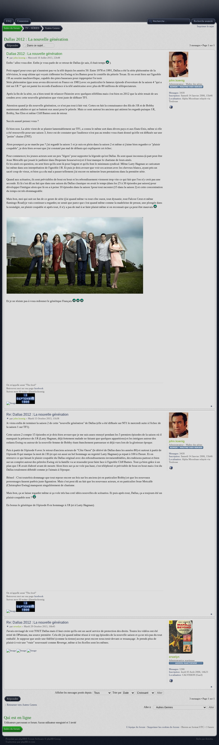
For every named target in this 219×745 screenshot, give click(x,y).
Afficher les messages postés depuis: (74, 692)
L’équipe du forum (135, 727)
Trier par (117, 692)
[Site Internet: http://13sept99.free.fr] (171, 107)
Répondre (12, 45)
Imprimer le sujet (205, 26)
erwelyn (17, 626)
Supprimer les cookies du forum (163, 727)
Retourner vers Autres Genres (22, 704)
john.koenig (19, 57)
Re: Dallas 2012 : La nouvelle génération (37, 414)
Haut (211, 406)
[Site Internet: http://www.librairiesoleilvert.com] (171, 681)
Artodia (209, 739)
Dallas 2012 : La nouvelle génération (36, 39)
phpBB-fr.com (28, 742)
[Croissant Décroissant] (150, 692)
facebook (38, 388)
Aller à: (147, 707)
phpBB (22, 739)
